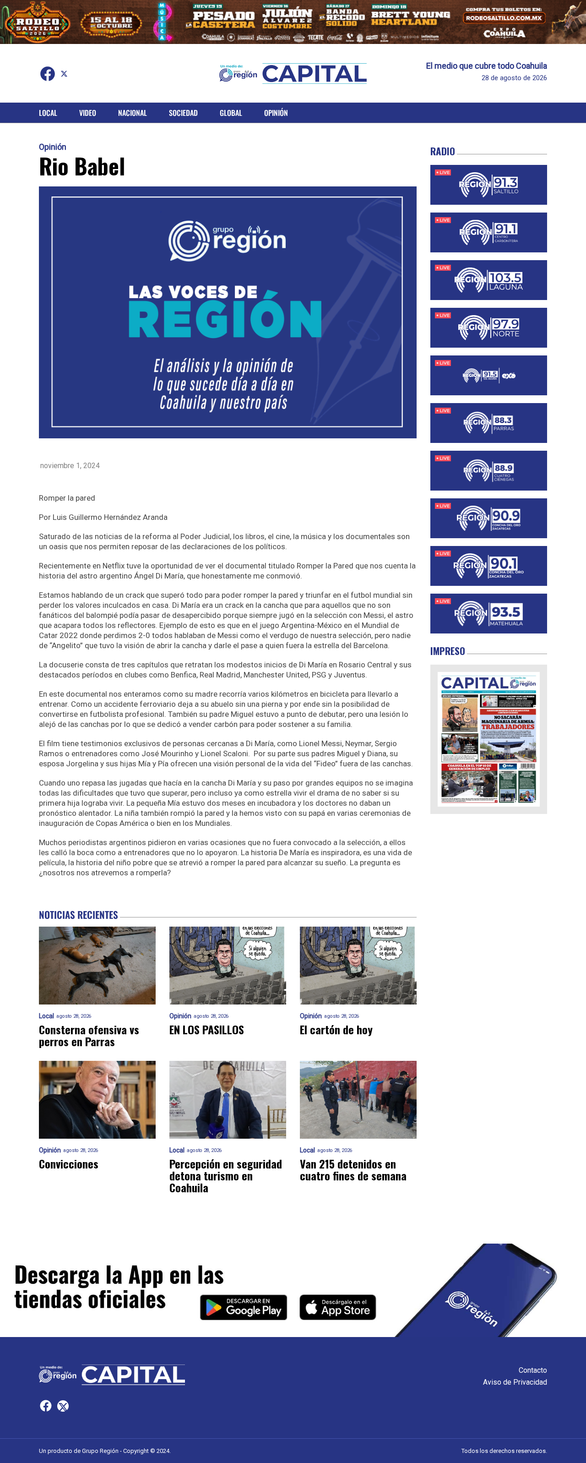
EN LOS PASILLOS (206, 1029)
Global (231, 112)
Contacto (533, 1370)
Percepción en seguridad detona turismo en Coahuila (225, 1175)
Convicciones (68, 1163)
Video (87, 112)
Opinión (276, 112)
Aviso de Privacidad (515, 1382)
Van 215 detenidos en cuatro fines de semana (353, 1169)
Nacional (132, 112)
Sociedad (183, 112)
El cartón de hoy (336, 1029)
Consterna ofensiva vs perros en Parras (89, 1035)
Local (48, 112)
